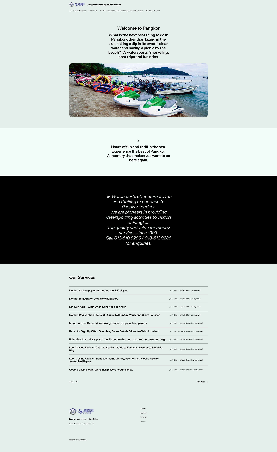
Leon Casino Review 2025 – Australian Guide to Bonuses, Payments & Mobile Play (115, 349)
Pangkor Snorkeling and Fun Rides (104, 4)
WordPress (82, 439)
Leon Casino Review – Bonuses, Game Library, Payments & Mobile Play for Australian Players (114, 360)
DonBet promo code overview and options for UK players (122, 10)
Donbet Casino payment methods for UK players (98, 290)
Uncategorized (195, 290)
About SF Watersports (77, 10)
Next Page (202, 381)
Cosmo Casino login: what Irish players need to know (101, 369)
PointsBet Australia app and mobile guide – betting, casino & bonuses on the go (117, 339)
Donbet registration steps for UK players (93, 298)
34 (77, 381)
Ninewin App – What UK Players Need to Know (97, 306)
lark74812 (185, 290)
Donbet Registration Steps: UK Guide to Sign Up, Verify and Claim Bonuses (114, 315)
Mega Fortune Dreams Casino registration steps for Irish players (108, 323)
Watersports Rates (153, 10)
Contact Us (93, 10)
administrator (186, 323)
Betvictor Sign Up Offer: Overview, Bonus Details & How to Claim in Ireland (114, 331)
